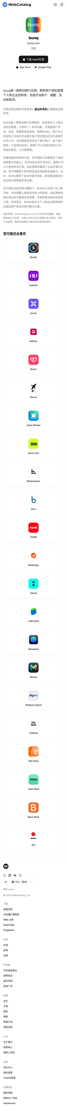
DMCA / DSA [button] (10, 1098)
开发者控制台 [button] (10, 970)
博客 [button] (5, 1016)
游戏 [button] (5, 950)
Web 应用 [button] (8, 919)
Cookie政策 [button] (9, 1077)
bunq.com (33, 43)
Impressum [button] (9, 1103)
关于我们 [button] (8, 1042)
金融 (33, 48)
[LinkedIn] (9, 875)
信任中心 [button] (8, 1067)
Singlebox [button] (8, 930)
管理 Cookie (8, 889)
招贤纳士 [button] (8, 1047)
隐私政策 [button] (8, 1072)
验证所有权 (40, 109)
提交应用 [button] (8, 980)
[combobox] (22, 882)
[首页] (17, 4)
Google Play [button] (44, 67)
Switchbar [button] (8, 924)
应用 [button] (5, 945)
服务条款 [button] (8, 1092)
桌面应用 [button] (8, 909)
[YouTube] (15, 875)
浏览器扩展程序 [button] (11, 914)
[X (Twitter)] (4, 875)
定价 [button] (5, 1001)
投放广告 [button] (8, 986)
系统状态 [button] (8, 1027)
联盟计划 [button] (8, 1021)
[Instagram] (20, 875)
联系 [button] (5, 1011)
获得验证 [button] (8, 975)
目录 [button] (5, 955)
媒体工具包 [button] (9, 1052)
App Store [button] (25, 67)
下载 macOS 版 (35, 59)
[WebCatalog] (5, 866)
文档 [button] (5, 1006)
